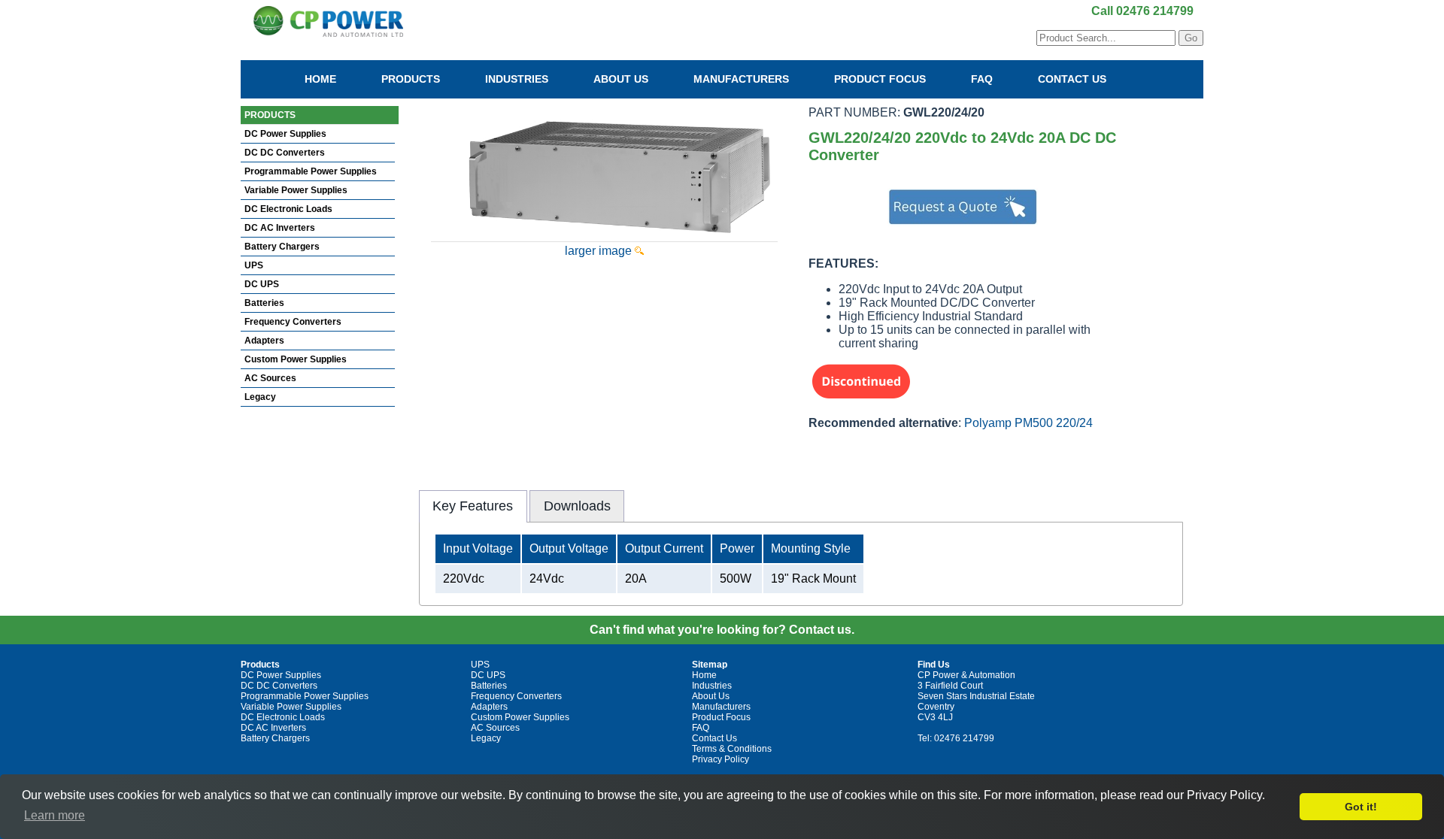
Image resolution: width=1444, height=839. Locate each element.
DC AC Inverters (279, 228)
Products (410, 79)
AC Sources (270, 378)
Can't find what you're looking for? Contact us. (722, 629)
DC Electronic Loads (288, 209)
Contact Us (1072, 79)
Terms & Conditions (732, 749)
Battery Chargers (282, 246)
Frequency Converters (292, 322)
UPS (253, 265)
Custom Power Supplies (295, 359)
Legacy (260, 397)
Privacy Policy (720, 759)
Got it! (1361, 807)
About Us (620, 79)
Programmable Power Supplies (310, 171)
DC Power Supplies (285, 134)
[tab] (473, 506)
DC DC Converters (284, 152)
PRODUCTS (270, 115)
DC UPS (261, 284)
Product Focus (880, 79)
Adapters (264, 340)
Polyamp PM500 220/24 (1028, 422)
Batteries (264, 303)
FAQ (982, 79)
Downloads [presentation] (577, 505)
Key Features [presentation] (472, 505)
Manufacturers (741, 79)
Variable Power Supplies (295, 190)
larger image (600, 250)
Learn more (54, 815)
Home (320, 79)
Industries (516, 79)
